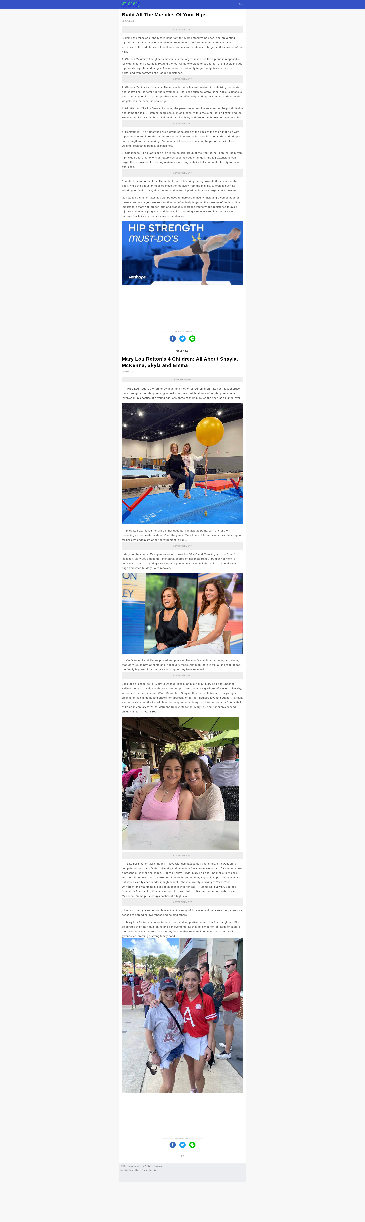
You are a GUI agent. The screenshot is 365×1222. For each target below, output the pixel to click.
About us (124, 1170)
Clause (138, 1170)
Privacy (145, 1170)
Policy (131, 1170)
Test (241, 4)
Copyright (153, 1170)
